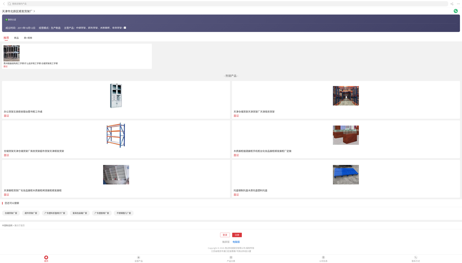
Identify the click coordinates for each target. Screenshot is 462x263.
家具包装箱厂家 (80, 213)
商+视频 (28, 37)
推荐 (6, 38)
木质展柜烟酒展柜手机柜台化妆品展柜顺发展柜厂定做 (262, 151)
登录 (225, 234)
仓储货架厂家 (11, 213)
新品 (16, 37)
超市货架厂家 (31, 213)
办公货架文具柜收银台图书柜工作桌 (23, 111)
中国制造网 (7, 225)
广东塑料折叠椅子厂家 (55, 213)
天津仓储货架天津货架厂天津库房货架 (254, 111)
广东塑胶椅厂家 (102, 213)
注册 (237, 234)
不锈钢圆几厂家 (124, 213)
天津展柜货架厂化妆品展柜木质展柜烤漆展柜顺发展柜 (33, 190)
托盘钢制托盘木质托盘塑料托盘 (250, 190)
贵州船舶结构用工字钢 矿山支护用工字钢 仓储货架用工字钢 (30, 63)
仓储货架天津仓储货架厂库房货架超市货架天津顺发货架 (34, 151)
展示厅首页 (19, 225)
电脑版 (236, 242)
